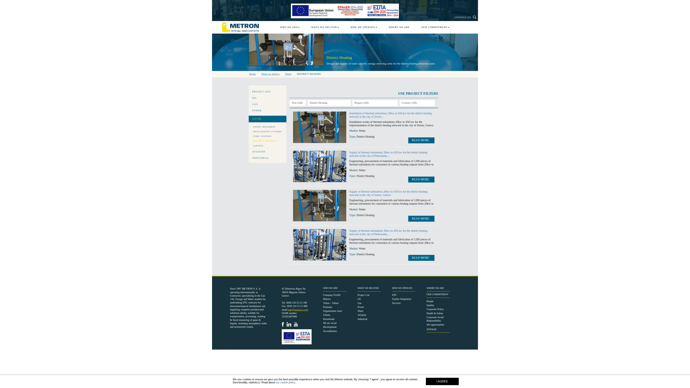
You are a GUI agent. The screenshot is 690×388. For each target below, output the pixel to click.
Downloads (328, 319)
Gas (359, 303)
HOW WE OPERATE (402, 288)
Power (361, 307)
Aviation (362, 315)
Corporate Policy (435, 309)
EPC (394, 295)
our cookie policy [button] (285, 382)
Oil (359, 299)
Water (361, 311)
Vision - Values (331, 303)
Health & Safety (435, 313)
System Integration (401, 299)
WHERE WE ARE (435, 288)
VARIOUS (258, 146)
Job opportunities (435, 324)
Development (330, 327)
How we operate (363, 27)
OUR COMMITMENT (437, 294)
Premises (327, 307)
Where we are (399, 27)
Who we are (289, 27)
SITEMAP (431, 329)
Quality (430, 305)
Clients (326, 315)
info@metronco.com (298, 309)
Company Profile (332, 295)
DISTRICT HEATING (265, 141)
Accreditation (330, 331)
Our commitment (434, 27)
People (430, 301)
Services (396, 303)
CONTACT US (463, 17)
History (327, 299)
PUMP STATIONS (262, 136)
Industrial (362, 319)
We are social (330, 323)
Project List (363, 295)
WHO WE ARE (330, 288)
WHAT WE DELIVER (368, 288)
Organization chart (332, 311)
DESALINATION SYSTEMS (267, 132)
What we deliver (324, 27)
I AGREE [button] (442, 381)
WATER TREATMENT (264, 127)
